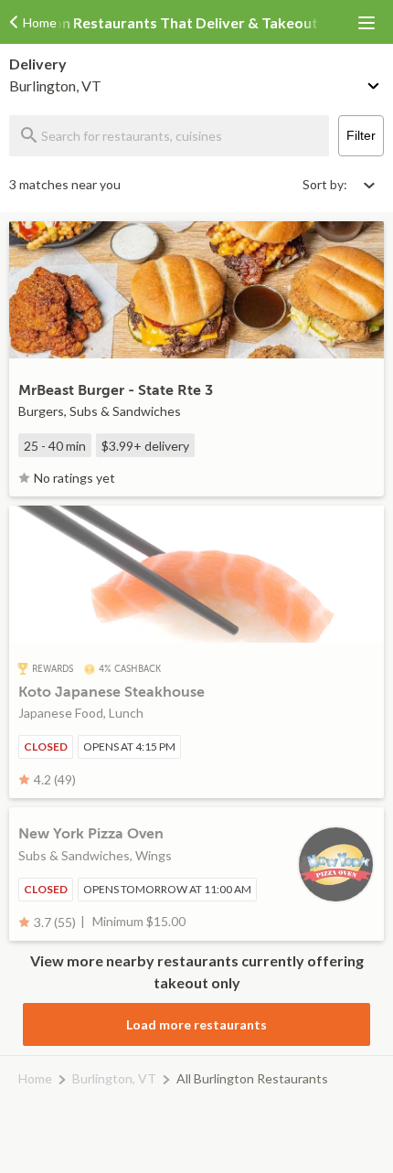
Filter (361, 135)
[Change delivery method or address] (375, 82)
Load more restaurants (196, 1024)
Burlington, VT (114, 1078)
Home (35, 1078)
